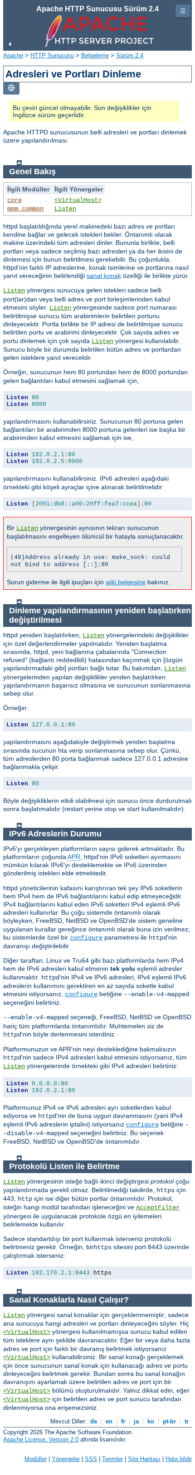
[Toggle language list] (11, 88)
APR (74, 856)
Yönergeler (66, 1459)
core (14, 200)
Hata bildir (179, 1459)
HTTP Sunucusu (52, 55)
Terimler (112, 1459)
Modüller (35, 1459)
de (93, 1421)
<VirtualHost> (78, 200)
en (109, 1421)
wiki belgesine (126, 582)
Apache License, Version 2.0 (40, 1439)
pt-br (169, 1421)
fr (123, 1421)
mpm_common (25, 208)
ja (136, 1421)
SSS (91, 1459)
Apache (13, 55)
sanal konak (104, 275)
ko (151, 1421)
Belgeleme (95, 55)
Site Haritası (144, 1459)
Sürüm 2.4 (129, 55)
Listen (65, 208)
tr (186, 1421)
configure (86, 937)
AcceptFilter (158, 1207)
